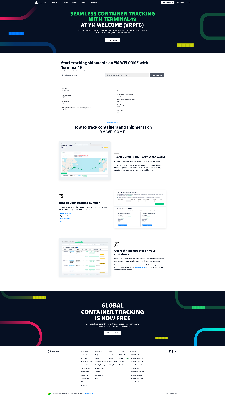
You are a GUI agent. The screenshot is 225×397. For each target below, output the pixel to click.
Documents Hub (85, 368)
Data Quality (84, 355)
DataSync (145, 267)
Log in (188, 2)
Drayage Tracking (86, 378)
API (61, 221)
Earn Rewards (123, 365)
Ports (96, 378)
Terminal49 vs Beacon (136, 382)
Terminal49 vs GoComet (136, 378)
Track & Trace (84, 375)
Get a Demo (180, 2)
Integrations (84, 385)
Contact (121, 362)
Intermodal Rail (85, 372)
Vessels (97, 382)
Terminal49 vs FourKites (136, 365)
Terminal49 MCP (134, 355)
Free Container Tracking (87, 362)
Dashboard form (65, 213)
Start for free (112, 40)
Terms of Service (113, 362)
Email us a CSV (65, 219)
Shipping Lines (99, 375)
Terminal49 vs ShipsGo (136, 375)
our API (138, 267)
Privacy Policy (113, 365)
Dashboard (84, 358)
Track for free (168, 3)
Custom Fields (85, 365)
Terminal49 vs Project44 (136, 362)
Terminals (98, 372)
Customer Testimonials (101, 362)
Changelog (124, 358)
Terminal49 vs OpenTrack (137, 372)
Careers (111, 358)
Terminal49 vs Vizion (135, 368)
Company (111, 355)
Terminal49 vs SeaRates (136, 358)
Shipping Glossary (100, 365)
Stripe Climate (89, 394)
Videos (97, 358)
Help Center (122, 355)
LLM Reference (99, 368)
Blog (96, 355)
